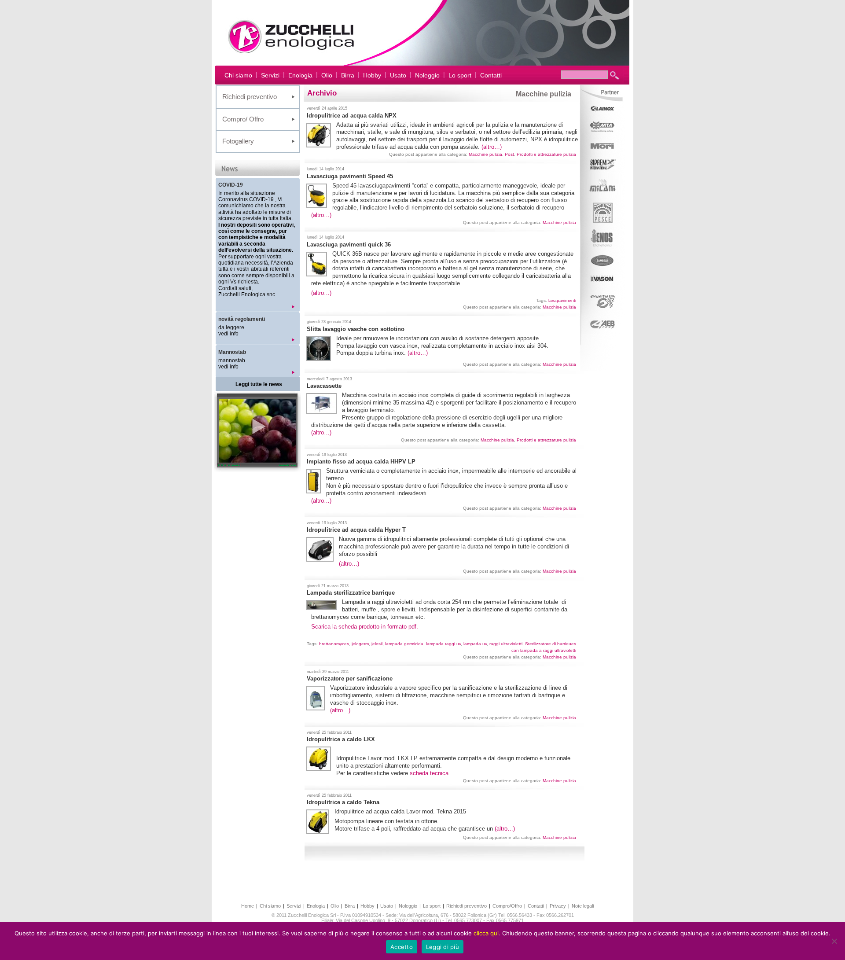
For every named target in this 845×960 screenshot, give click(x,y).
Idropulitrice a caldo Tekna (343, 802)
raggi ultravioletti (505, 643)
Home (247, 906)
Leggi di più (442, 946)
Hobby (372, 75)
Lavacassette (324, 386)
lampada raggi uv (443, 643)
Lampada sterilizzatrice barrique (351, 592)
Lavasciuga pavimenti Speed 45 (350, 176)
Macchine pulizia (485, 154)
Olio (326, 75)
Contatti (491, 75)
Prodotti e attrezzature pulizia (546, 154)
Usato (398, 75)
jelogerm (360, 643)
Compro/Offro (507, 906)
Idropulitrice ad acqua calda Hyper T (356, 529)
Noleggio (427, 75)
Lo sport (459, 75)
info (234, 334)
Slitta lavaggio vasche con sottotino (355, 329)
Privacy (558, 906)
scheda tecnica (429, 773)
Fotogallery (238, 141)
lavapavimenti (562, 300)
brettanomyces (334, 643)
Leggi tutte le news (258, 384)
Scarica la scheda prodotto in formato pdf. (364, 626)
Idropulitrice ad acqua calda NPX (352, 115)
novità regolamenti (241, 319)
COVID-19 (230, 185)
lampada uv (475, 643)
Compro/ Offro (243, 119)
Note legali (583, 906)
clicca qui (486, 933)
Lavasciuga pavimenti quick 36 (349, 244)
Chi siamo (238, 75)
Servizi (270, 75)
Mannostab (232, 352)
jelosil (376, 643)
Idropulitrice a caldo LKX (341, 739)
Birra (347, 75)
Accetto (401, 946)
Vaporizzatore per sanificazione (350, 678)
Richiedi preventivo (249, 96)
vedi (224, 334)
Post (509, 154)
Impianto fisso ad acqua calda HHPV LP (361, 461)
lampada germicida (404, 643)
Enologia (300, 75)
